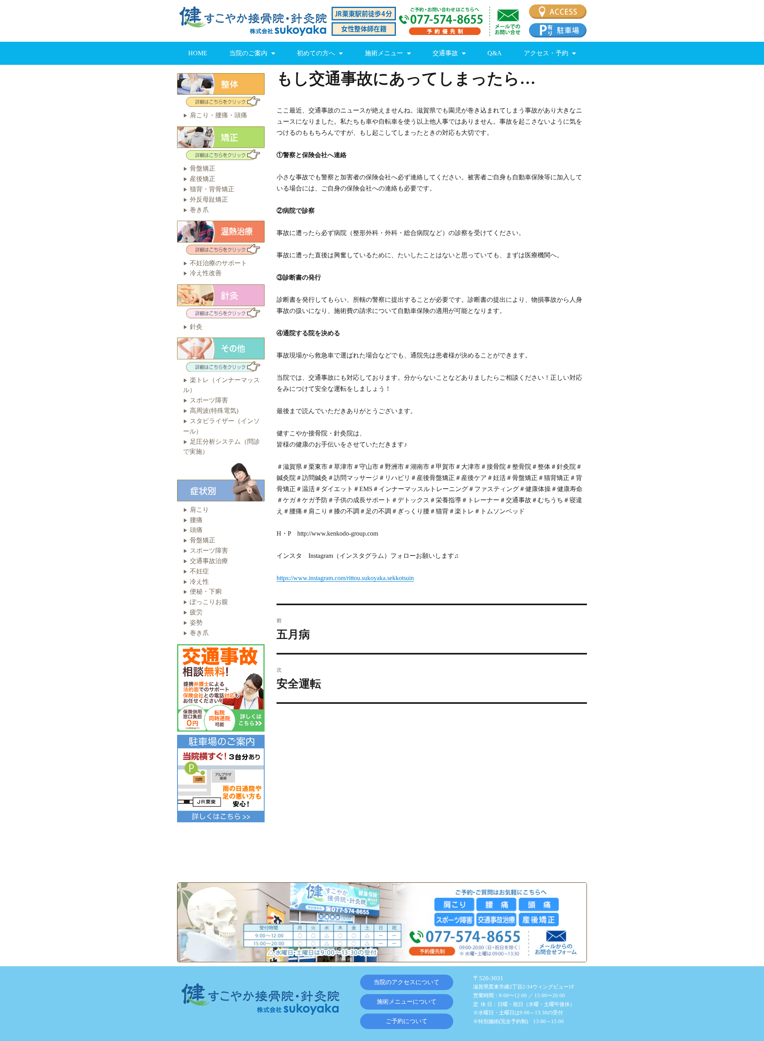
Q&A (494, 53)
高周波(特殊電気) (214, 410)
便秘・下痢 (206, 591)
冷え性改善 (206, 273)
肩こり (199, 509)
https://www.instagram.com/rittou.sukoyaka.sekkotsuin (345, 578)
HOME (197, 53)
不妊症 (199, 571)
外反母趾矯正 (209, 199)
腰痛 (196, 520)
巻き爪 (199, 209)
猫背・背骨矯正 (212, 189)
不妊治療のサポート (218, 263)
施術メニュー (384, 53)
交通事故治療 (209, 560)
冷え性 (199, 581)
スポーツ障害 (209, 400)
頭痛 (196, 529)
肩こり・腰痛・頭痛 (218, 115)
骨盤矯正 (202, 168)
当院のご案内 (248, 53)
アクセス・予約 (546, 53)
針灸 (196, 326)
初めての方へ (316, 53)
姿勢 (196, 622)
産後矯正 (202, 178)
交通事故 (445, 53)
